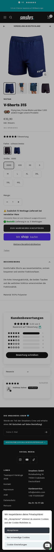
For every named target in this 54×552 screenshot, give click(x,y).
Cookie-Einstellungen (17, 545)
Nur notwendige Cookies (18, 537)
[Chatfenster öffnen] (47, 546)
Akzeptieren (12, 530)
